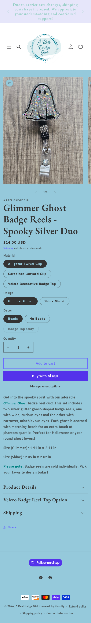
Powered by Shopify (52, 606)
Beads (13, 318)
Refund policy (78, 606)
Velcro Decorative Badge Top (32, 284)
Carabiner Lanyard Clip (27, 274)
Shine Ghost (54, 301)
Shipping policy (32, 613)
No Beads (37, 318)
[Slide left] (36, 192)
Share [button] (12, 527)
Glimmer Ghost (20, 301)
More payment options (45, 386)
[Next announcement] (83, 11)
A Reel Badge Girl (27, 606)
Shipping (8, 248)
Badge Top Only (23, 330)
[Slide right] (55, 192)
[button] (9, 46)
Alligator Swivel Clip (25, 264)
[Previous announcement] (8, 11)
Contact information (60, 613)
